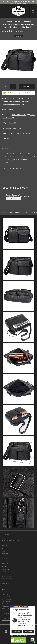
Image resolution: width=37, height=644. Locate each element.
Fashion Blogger (7, 604)
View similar (16, 631)
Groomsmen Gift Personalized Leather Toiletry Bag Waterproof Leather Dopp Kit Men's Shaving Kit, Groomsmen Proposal (25, 619)
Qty (6, 86)
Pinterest (4, 556)
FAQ (3, 587)
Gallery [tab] (4, 212)
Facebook (5, 549)
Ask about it (28, 631)
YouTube (4, 558)
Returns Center (6, 576)
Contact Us (5, 594)
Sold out (26, 86)
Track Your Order (7, 578)
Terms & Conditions (7, 606)
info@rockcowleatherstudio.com (11, 540)
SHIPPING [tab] (25, 212)
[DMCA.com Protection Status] (18, 642)
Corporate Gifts (6, 601)
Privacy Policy (6, 574)
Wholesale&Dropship (8, 608)
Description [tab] (14, 212)
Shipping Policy (6, 599)
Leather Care (6, 569)
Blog (3, 589)
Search (4, 567)
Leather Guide (6, 571)
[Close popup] (33, 608)
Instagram (5, 553)
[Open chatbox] (32, 640)
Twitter (4, 551)
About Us (4, 592)
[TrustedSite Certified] (18, 93)
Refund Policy (6, 596)
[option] (18, 59)
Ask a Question (14, 199)
